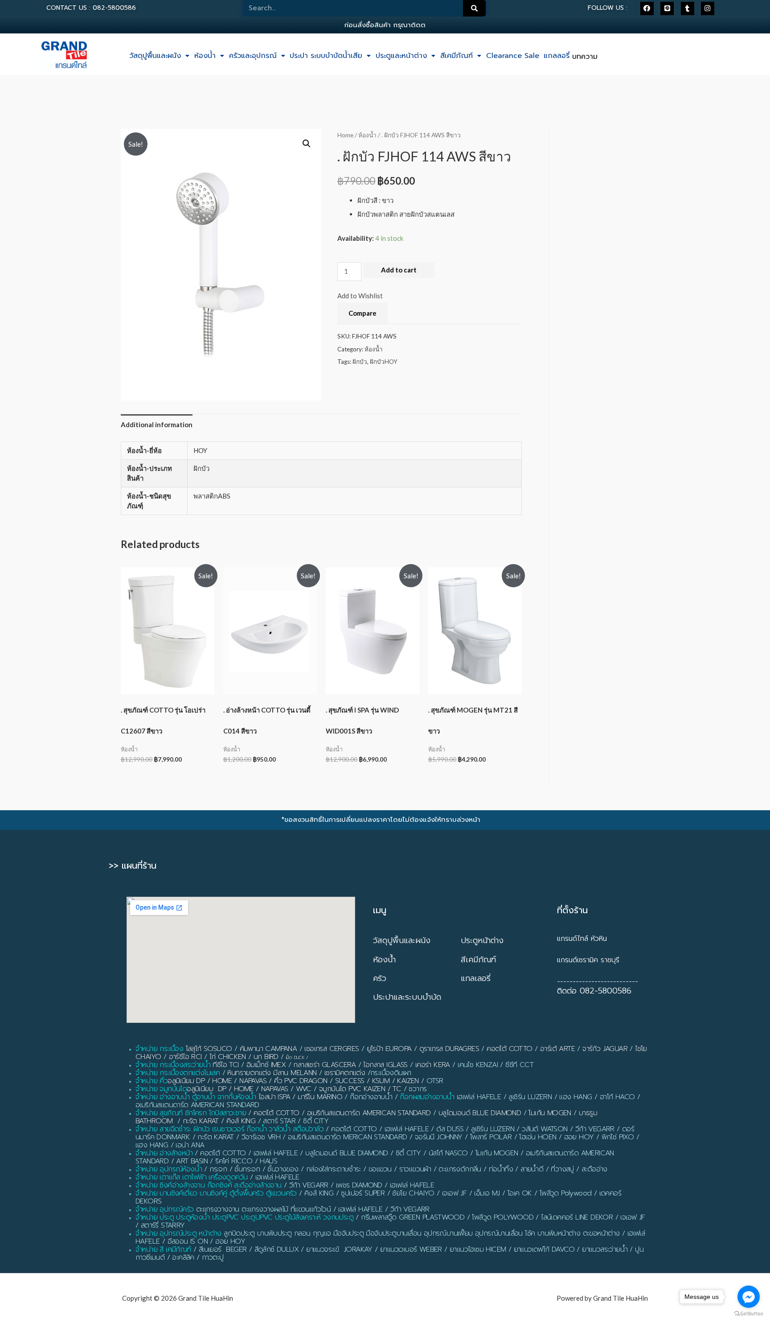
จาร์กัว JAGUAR (604, 1048)
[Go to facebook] (748, 1297)
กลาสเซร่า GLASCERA (324, 1064)
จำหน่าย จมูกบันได (161, 1089)
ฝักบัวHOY (383, 361)
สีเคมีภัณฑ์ (456, 55)
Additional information (156, 424)
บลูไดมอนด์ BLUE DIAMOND (479, 1113)
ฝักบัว (359, 361)
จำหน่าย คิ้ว (151, 1081)
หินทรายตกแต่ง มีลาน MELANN (271, 1072)
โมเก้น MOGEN (549, 1113)
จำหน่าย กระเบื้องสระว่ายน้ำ (172, 1064)
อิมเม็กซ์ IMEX (266, 1064)
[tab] (156, 424)
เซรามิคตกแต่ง (344, 1072)
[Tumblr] (687, 8)
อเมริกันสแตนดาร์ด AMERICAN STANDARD (369, 1113)
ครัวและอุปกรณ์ (253, 55)
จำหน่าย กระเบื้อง (159, 1048)
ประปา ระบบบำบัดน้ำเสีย (326, 55)
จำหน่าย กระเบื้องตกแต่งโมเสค (177, 1072)
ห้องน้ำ (205, 55)
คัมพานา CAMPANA (268, 1048)
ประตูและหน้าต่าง (401, 55)
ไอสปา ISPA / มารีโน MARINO (300, 1097)
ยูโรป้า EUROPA (389, 1048)
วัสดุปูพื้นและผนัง (155, 55)
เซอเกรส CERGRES (331, 1048)
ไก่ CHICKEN (227, 1056)
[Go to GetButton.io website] (748, 1314)
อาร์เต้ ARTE (557, 1048)
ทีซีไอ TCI (225, 1064)
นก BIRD (266, 1056)
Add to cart (399, 270)
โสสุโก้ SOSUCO (209, 1048)
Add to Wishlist (360, 296)
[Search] (474, 8)
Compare (362, 313)
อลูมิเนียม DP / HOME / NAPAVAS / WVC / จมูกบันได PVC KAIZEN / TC (294, 1089)
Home (345, 135)
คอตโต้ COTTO (509, 1048)
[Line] (667, 8)
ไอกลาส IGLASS (385, 1064)
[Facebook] (647, 8)
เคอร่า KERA (432, 1064)
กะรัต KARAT (201, 1121)
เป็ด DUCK (295, 1057)
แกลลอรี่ (556, 55)
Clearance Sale (512, 55)
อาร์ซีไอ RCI (185, 1056)
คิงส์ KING (240, 1121)
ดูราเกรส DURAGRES (449, 1048)
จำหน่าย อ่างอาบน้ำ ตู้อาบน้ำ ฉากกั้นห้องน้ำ (195, 1097)
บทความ (585, 56)
